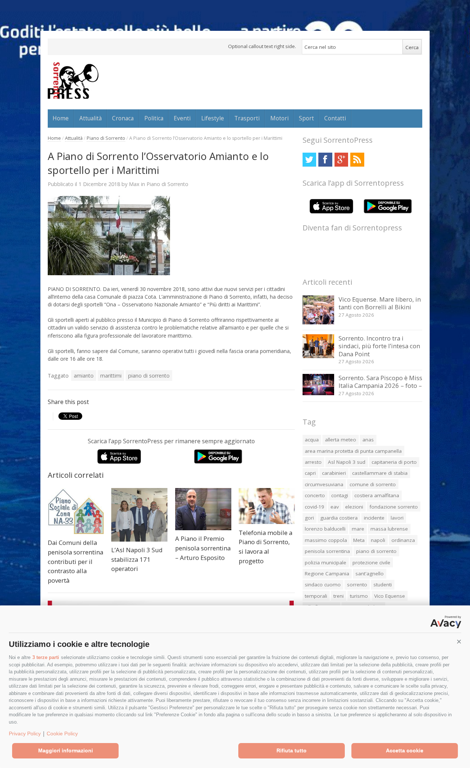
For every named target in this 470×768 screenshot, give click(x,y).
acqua (312, 439)
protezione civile (371, 562)
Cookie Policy (62, 733)
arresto (313, 462)
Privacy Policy (25, 733)
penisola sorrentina (327, 551)
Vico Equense (389, 596)
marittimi (111, 375)
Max (134, 184)
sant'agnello (369, 573)
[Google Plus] (341, 159)
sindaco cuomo (323, 584)
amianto (84, 375)
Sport (306, 118)
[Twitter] (309, 159)
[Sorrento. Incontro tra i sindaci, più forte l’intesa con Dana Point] (319, 356)
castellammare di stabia (380, 473)
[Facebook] (325, 159)
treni (338, 596)
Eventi (182, 118)
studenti (382, 584)
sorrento (357, 584)
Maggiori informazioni (65, 750)
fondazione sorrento (393, 506)
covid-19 (314, 506)
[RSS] (357, 159)
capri (310, 473)
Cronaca (123, 118)
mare (358, 528)
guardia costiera (339, 517)
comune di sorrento (373, 484)
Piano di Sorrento (106, 138)
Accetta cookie (404, 750)
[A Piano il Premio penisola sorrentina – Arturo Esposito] (203, 509)
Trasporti (247, 118)
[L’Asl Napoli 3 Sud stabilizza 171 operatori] (139, 515)
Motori (279, 118)
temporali (316, 596)
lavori (397, 517)
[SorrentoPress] (73, 80)
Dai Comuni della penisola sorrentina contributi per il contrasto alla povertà (75, 561)
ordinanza (403, 540)
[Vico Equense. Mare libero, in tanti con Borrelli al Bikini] (319, 322)
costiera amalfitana (376, 495)
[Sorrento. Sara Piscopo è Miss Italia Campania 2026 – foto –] (319, 393)
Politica (153, 118)
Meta (359, 540)
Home (61, 118)
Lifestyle (212, 118)
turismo (359, 596)
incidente (374, 517)
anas (368, 439)
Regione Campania (327, 573)
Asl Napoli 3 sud (346, 462)
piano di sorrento (149, 375)
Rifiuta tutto (291, 750)
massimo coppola (326, 540)
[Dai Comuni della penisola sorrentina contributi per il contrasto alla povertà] (76, 511)
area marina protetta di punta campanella (353, 451)
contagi (339, 495)
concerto (315, 495)
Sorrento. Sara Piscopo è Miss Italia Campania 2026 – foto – (380, 382)
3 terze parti (45, 657)
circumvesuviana (324, 484)
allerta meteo (340, 439)
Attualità (90, 118)
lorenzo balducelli (325, 528)
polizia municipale (325, 562)
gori (309, 517)
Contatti (335, 118)
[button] (459, 642)
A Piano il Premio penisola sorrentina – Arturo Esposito (203, 547)
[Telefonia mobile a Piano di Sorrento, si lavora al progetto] (267, 506)
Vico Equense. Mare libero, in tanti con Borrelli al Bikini (380, 303)
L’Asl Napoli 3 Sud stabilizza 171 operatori (137, 559)
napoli (378, 540)
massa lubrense (389, 528)
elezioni (354, 506)
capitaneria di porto (394, 462)
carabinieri (334, 473)
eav (334, 506)
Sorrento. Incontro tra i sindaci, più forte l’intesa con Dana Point (379, 346)
